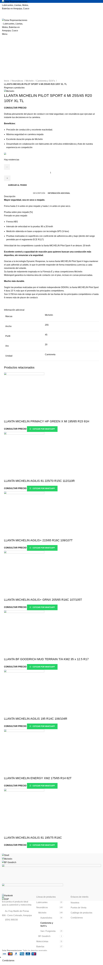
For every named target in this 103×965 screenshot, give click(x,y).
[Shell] (5, 855)
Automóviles (46, 918)
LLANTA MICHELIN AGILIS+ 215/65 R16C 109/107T (38, 540)
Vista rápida (7, 416)
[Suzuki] (51, 873)
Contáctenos (77, 918)
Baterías (40, 946)
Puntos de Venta (78, 907)
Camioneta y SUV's (45, 81)
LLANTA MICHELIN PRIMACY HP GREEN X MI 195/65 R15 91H (46, 421)
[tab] (39, 193)
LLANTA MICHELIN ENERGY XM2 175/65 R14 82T (37, 778)
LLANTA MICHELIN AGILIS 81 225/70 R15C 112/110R (39, 480)
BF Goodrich (44, 936)
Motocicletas (42, 941)
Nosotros (75, 902)
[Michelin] (7, 859)
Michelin (30, 81)
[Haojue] (32, 888)
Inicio (7, 81)
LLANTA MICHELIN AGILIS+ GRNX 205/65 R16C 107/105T (43, 599)
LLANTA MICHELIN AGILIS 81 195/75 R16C (33, 837)
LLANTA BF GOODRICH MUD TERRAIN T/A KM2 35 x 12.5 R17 (46, 659)
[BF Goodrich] (9, 862)
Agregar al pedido (17, 185)
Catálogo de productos (81, 913)
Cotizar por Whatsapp (43, 429)
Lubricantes (41, 902)
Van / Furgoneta (48, 931)
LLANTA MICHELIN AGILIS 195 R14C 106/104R (35, 718)
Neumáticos (18, 81)
